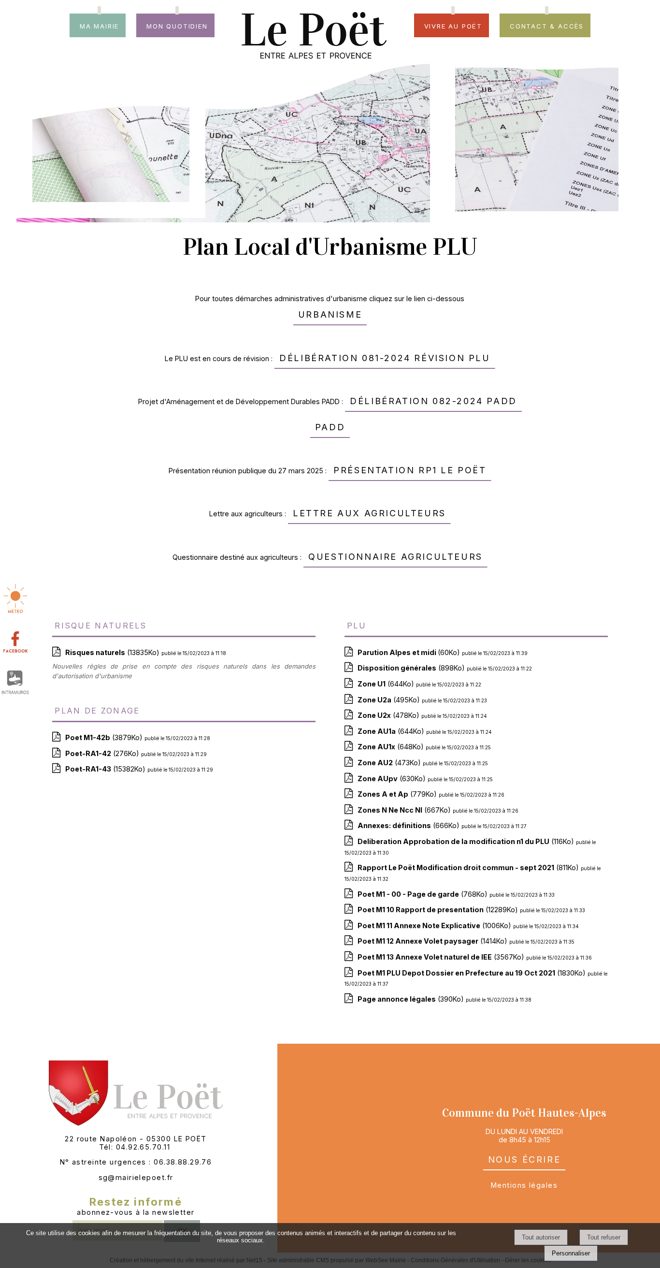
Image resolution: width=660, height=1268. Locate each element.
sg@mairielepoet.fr (136, 1177)
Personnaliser (571, 1253)
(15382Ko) (106, 769)
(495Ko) (390, 700)
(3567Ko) (442, 957)
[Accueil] (314, 21)
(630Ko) (393, 778)
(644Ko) (387, 684)
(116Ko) (467, 841)
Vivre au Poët (453, 25)
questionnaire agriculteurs (395, 555)
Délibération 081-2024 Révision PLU (384, 356)
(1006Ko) (435, 925)
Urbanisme (330, 313)
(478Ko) (389, 715)
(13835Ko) (113, 652)
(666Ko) (409, 825)
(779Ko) (398, 794)
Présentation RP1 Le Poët (409, 468)
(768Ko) (423, 894)
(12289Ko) (439, 909)
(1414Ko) (433, 941)
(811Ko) (469, 867)
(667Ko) (405, 810)
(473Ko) (390, 762)
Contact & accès (547, 25)
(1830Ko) (473, 973)
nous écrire (524, 1158)
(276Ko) (103, 753)
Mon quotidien (176, 25)
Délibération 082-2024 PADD (433, 399)
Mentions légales (524, 1185)
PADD (330, 425)
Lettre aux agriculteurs (369, 511)
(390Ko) (412, 999)
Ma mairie (99, 25)
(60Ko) (410, 652)
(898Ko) (412, 668)
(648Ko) (392, 747)
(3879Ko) (104, 737)
